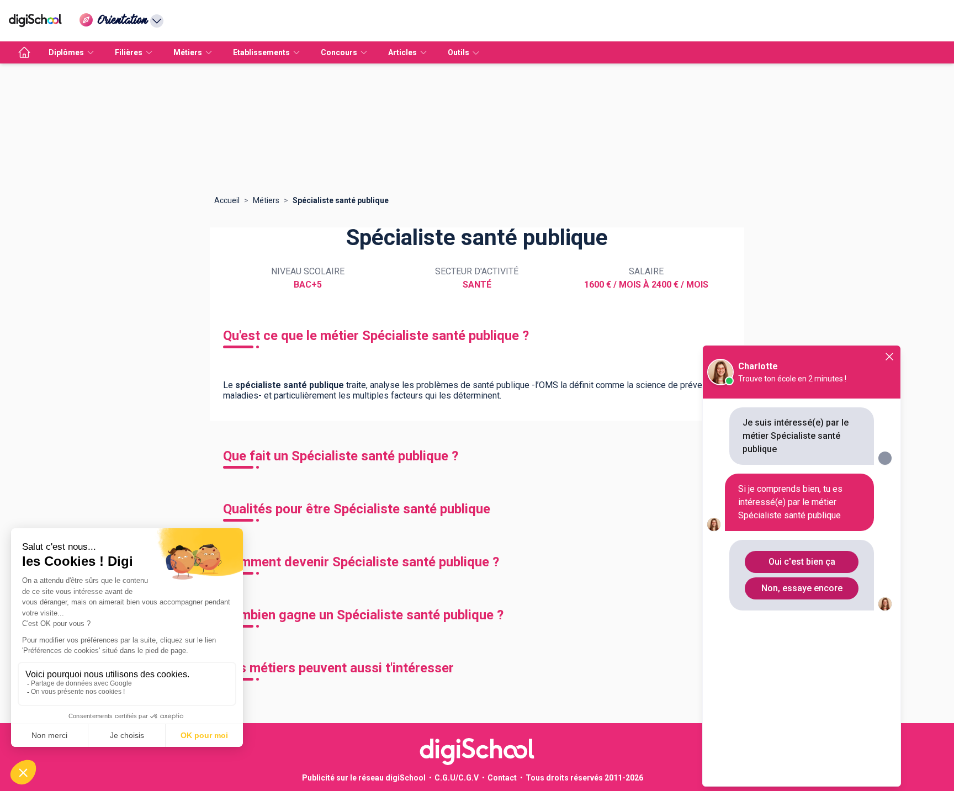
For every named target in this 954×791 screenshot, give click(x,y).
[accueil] (24, 52)
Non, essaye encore (801, 588)
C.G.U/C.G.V (456, 777)
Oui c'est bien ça (801, 561)
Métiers (266, 200)
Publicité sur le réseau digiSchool (364, 777)
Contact (502, 777)
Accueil (227, 200)
